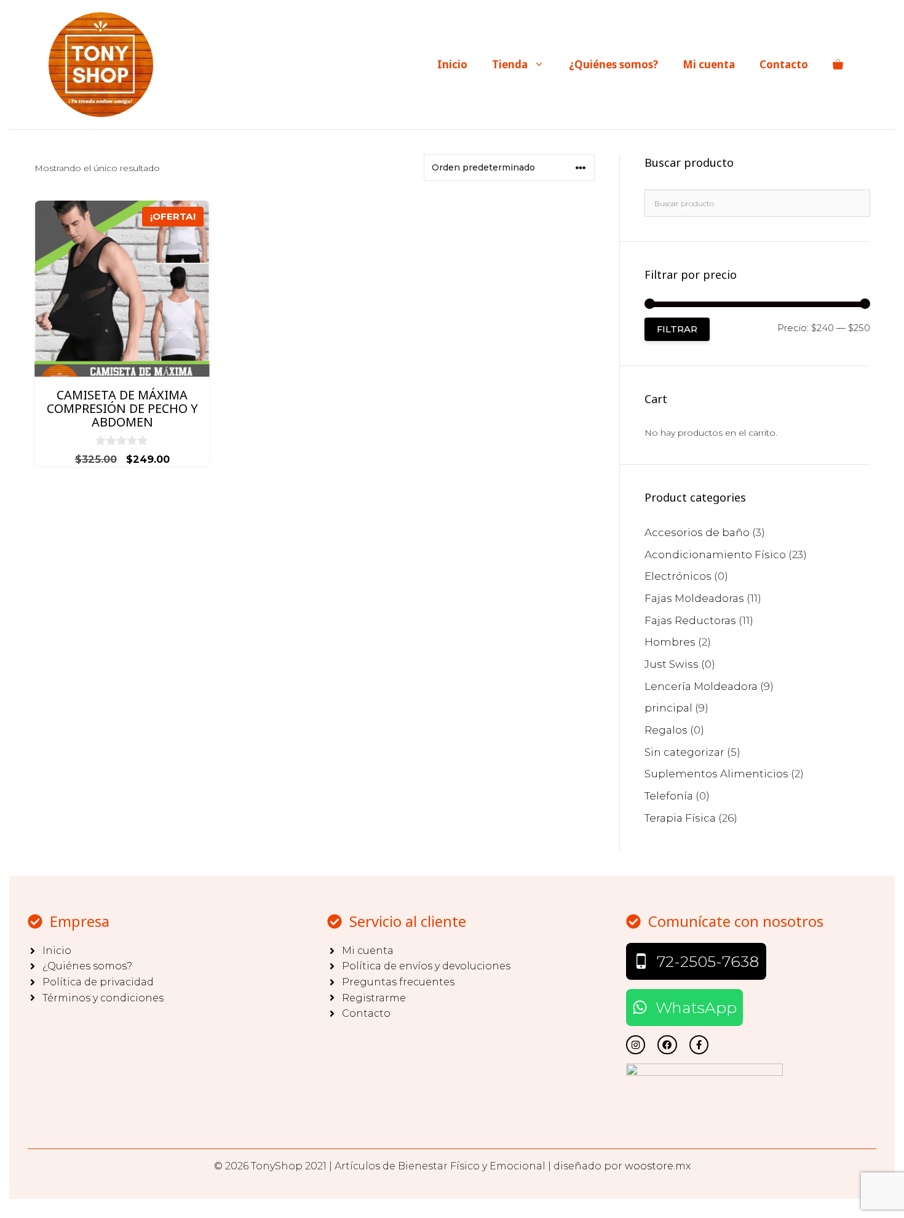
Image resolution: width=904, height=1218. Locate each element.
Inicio (452, 64)
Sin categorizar (684, 752)
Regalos (666, 730)
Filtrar (677, 329)
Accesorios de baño (697, 532)
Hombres (670, 642)
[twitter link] (635, 1044)
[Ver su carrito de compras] (837, 64)
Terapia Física (680, 818)
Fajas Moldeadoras (694, 598)
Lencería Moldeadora (701, 686)
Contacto (783, 64)
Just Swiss (671, 664)
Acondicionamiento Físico (715, 554)
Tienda (510, 64)
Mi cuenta (709, 64)
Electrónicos (678, 576)
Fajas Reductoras (690, 620)
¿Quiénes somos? (613, 64)
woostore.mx (658, 1166)
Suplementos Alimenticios (716, 773)
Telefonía (668, 796)
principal (668, 708)
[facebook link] (698, 1044)
